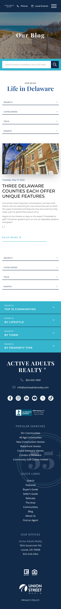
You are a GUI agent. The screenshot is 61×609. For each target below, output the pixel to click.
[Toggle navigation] (54, 6)
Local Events (41, 6)
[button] (55, 64)
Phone (24, 6)
